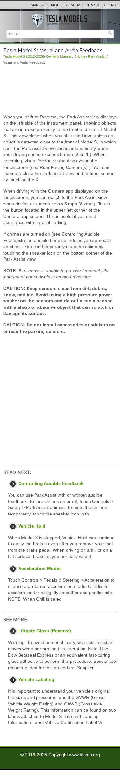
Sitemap (110, 5)
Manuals (39, 5)
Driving (79, 56)
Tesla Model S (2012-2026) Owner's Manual (37, 56)
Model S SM (88, 5)
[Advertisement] (60, 89)
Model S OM (62, 5)
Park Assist (97, 56)
